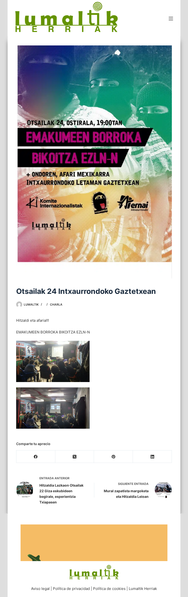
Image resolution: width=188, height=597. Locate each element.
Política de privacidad (71, 588)
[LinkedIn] (152, 456)
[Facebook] (35, 456)
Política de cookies (109, 588)
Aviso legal (40, 588)
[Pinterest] (113, 456)
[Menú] (171, 18)
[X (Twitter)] (74, 456)
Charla (56, 304)
